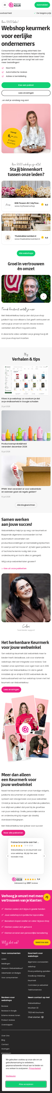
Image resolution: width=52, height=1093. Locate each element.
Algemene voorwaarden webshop (38, 964)
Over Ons (5, 1035)
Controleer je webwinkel (38, 985)
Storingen (5, 1049)
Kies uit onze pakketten (15, 568)
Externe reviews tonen (10, 1015)
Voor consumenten (9, 977)
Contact (5, 1044)
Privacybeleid (35, 1068)
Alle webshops (26, 253)
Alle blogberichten (26, 505)
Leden (4, 959)
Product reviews (8, 1020)
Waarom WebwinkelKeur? (12, 968)
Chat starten (34, 1017)
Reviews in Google (9, 1011)
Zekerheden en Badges (11, 973)
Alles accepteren (26, 1084)
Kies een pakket (26, 85)
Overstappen (7, 1024)
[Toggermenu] (5, 5)
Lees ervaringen (26, 93)
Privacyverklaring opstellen (39, 971)
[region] (26, 602)
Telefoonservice (35, 990)
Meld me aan (42, 942)
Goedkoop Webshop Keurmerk (36, 978)
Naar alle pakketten (13, 832)
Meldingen (5, 963)
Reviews (4, 1006)
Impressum (6, 1053)
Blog (3, 1040)
